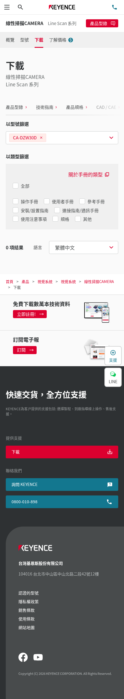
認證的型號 (28, 593)
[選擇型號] (62, 138)
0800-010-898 (24, 501)
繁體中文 (65, 247)
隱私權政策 (28, 601)
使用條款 (26, 619)
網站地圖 (26, 627)
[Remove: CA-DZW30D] (41, 138)
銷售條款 (26, 610)
